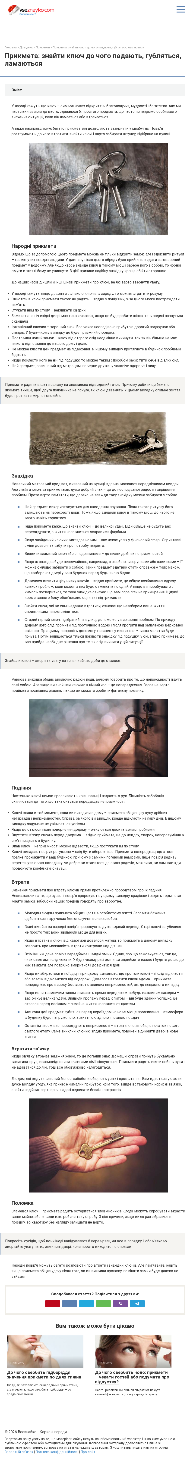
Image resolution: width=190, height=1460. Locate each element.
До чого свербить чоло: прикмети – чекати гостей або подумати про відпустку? (132, 1377)
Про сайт (88, 1452)
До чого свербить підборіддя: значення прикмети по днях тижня (44, 1375)
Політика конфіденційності (57, 1452)
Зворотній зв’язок (19, 1452)
